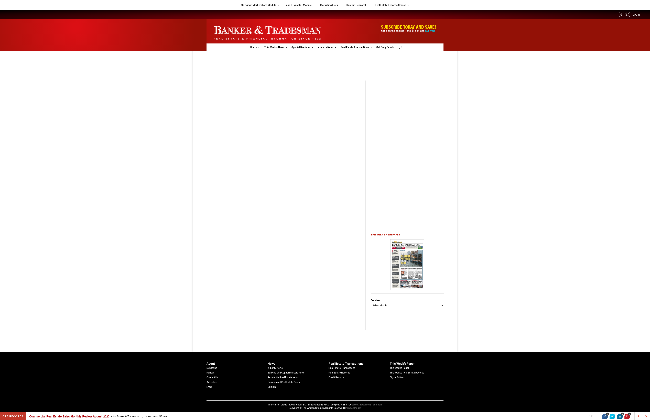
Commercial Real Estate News (284, 382)
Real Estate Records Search (390, 5)
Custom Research (356, 5)
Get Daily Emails (385, 47)
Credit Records (336, 377)
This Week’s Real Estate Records (407, 372)
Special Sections (300, 47)
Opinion (272, 386)
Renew (210, 372)
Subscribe (212, 368)
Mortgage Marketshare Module (258, 5)
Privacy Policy (353, 408)
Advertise (212, 382)
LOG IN (636, 14)
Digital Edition (397, 377)
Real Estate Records (339, 372)
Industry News (325, 47)
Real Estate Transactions (355, 47)
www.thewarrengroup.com (368, 404)
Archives (376, 300)
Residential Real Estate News (283, 377)
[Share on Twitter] (612, 416)
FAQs (209, 386)
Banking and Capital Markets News (286, 372)
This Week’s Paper (399, 368)
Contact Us (212, 377)
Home (253, 47)
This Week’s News (274, 47)
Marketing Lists (329, 5)
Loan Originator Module (298, 5)
